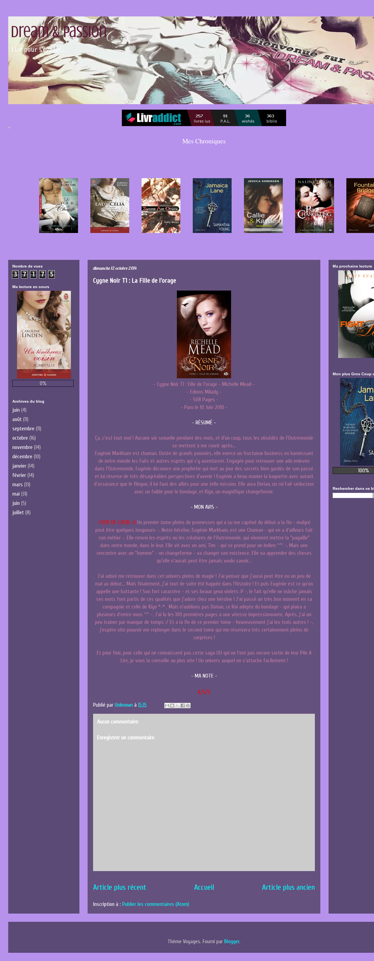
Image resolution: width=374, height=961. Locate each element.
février (19, 475)
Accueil (204, 887)
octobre (20, 438)
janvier (19, 466)
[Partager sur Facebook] (182, 705)
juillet (18, 512)
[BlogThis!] (172, 705)
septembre (23, 428)
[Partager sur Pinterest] (188, 705)
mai (16, 494)
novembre (22, 447)
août (17, 419)
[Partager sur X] (177, 705)
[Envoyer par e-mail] (167, 705)
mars (17, 484)
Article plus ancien (288, 887)
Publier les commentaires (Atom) (155, 904)
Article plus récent (119, 887)
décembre (22, 456)
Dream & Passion (59, 31)
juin (16, 410)
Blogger (231, 941)
